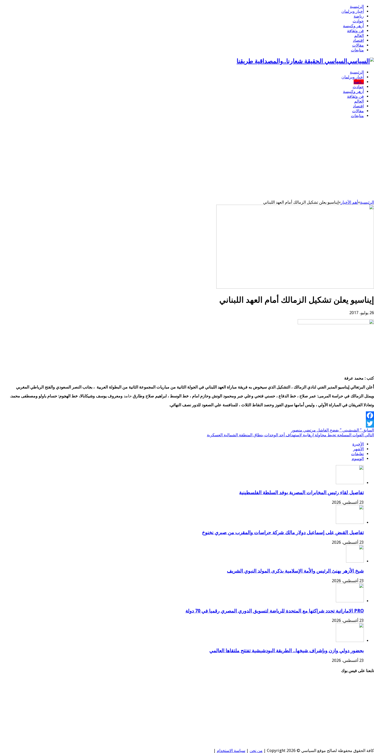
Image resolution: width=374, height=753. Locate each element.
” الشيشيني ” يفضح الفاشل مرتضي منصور (332, 430)
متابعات (357, 50)
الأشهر (358, 449)
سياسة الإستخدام (231, 750)
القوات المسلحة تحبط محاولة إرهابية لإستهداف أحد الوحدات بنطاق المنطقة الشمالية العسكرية (290, 435)
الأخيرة (358, 444)
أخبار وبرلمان (352, 11)
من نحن (256, 750)
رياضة (359, 16)
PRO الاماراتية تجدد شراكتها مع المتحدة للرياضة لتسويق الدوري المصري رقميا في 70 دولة (274, 610)
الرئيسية (357, 6)
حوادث (358, 21)
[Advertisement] (187, 157)
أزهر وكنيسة (353, 25)
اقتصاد (358, 40)
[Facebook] (187, 415)
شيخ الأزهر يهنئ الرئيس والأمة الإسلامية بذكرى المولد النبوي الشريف (295, 571)
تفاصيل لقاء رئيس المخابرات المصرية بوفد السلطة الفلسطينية (301, 492)
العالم (359, 35)
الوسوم (358, 458)
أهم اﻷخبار (349, 202)
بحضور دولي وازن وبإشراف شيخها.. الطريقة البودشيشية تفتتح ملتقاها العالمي (286, 650)
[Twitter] (187, 424)
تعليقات (357, 453)
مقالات (358, 45)
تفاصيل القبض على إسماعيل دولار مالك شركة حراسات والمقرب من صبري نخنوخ (283, 532)
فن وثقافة (355, 30)
